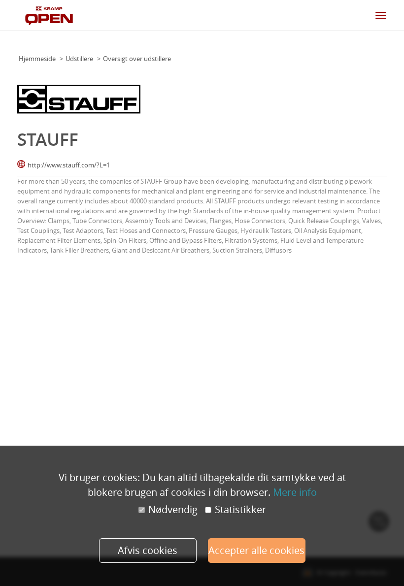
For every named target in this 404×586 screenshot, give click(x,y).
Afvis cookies (147, 550)
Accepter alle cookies (256, 550)
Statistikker (240, 510)
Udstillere (79, 58)
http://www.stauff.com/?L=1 (69, 165)
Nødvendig (173, 510)
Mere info (295, 492)
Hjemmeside (37, 58)
